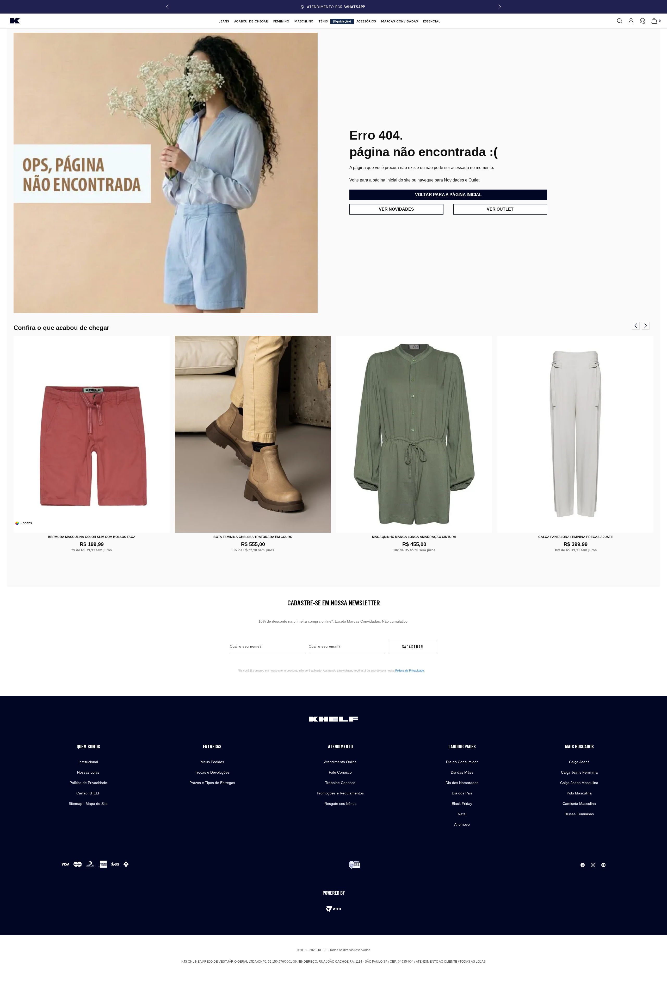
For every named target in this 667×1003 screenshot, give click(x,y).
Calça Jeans (579, 762)
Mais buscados (579, 746)
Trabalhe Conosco (340, 783)
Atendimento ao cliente (436, 961)
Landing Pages (462, 746)
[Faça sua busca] (619, 20)
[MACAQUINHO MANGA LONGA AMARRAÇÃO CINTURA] (414, 434)
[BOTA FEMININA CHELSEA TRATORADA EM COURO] (253, 434)
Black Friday (462, 803)
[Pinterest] (603, 865)
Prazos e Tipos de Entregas (212, 783)
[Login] (631, 20)
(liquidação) (342, 21)
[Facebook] (582, 865)
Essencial (431, 21)
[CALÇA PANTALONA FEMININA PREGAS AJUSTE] (575, 434)
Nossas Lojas (88, 772)
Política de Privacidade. (410, 670)
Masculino (303, 21)
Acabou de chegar (251, 21)
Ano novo (462, 824)
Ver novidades (396, 209)
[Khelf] (15, 20)
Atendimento (340, 746)
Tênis (323, 21)
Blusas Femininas (579, 814)
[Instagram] (593, 865)
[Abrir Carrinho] (654, 21)
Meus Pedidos (212, 762)
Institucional (88, 762)
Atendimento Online (340, 762)
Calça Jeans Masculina (579, 783)
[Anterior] (636, 326)
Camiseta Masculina (579, 803)
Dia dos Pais (462, 793)
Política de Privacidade (88, 783)
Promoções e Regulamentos (340, 793)
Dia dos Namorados (462, 783)
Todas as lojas (473, 961)
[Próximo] (646, 326)
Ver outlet (500, 209)
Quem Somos (88, 746)
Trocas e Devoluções (212, 772)
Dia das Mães (462, 772)
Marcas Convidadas (399, 21)
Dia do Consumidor (462, 762)
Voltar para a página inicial (448, 194)
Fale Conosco (340, 772)
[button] (499, 7)
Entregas (212, 746)
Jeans (224, 21)
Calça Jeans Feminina (579, 772)
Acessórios (366, 21)
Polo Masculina (579, 793)
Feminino (281, 21)
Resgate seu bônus (340, 803)
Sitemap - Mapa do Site (88, 803)
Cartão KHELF (88, 793)
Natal (462, 814)
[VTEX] (333, 909)
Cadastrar (412, 646)
